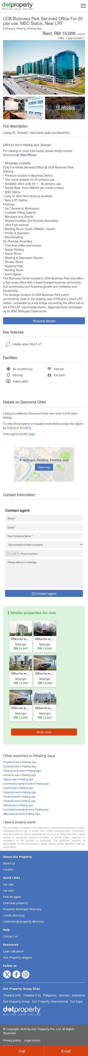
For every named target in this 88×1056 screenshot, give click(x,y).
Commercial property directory (23, 921)
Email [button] (66, 1051)
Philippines (50, 995)
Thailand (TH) (32, 995)
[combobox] (12, 553)
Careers (8, 869)
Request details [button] (44, 320)
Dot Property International (50, 1002)
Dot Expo (76, 1002)
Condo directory (14, 915)
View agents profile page (19, 434)
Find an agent (12, 897)
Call (22, 1051)
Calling (11, 428)
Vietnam (64, 995)
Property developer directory (22, 909)
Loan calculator (13, 951)
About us (9, 863)
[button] (82, 5)
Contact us (10, 936)
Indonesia (78, 995)
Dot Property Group (16, 1002)
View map (44, 467)
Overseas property (15, 903)
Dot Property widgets (17, 957)
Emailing (25, 428)
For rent (8, 891)
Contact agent (45, 593)
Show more (44, 732)
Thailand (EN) (12, 995)
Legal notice (32, 1041)
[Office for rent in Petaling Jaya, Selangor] (20, 628)
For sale (8, 884)
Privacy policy (12, 1041)
